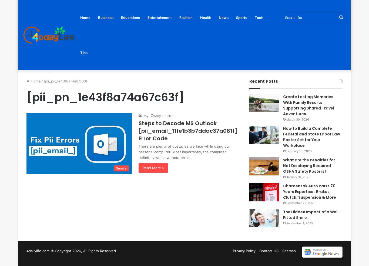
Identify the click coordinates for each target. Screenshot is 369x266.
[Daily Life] (49, 35)
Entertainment (159, 17)
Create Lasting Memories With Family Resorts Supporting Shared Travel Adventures (308, 105)
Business (105, 17)
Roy (146, 116)
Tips (84, 53)
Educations (130, 17)
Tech (259, 17)
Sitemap (289, 251)
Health (205, 17)
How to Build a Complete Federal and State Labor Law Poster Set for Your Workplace (311, 137)
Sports (241, 17)
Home (85, 17)
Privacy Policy (244, 251)
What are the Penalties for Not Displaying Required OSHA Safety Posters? (309, 165)
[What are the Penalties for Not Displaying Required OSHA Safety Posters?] (264, 166)
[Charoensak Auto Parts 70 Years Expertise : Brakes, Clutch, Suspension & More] (264, 192)
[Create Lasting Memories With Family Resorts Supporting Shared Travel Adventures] (264, 103)
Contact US (269, 251)
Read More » (153, 168)
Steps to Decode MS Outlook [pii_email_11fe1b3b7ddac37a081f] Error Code (188, 130)
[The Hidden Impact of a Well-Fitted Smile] (264, 218)
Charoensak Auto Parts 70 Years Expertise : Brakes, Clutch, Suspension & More (310, 191)
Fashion (186, 17)
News (224, 17)
